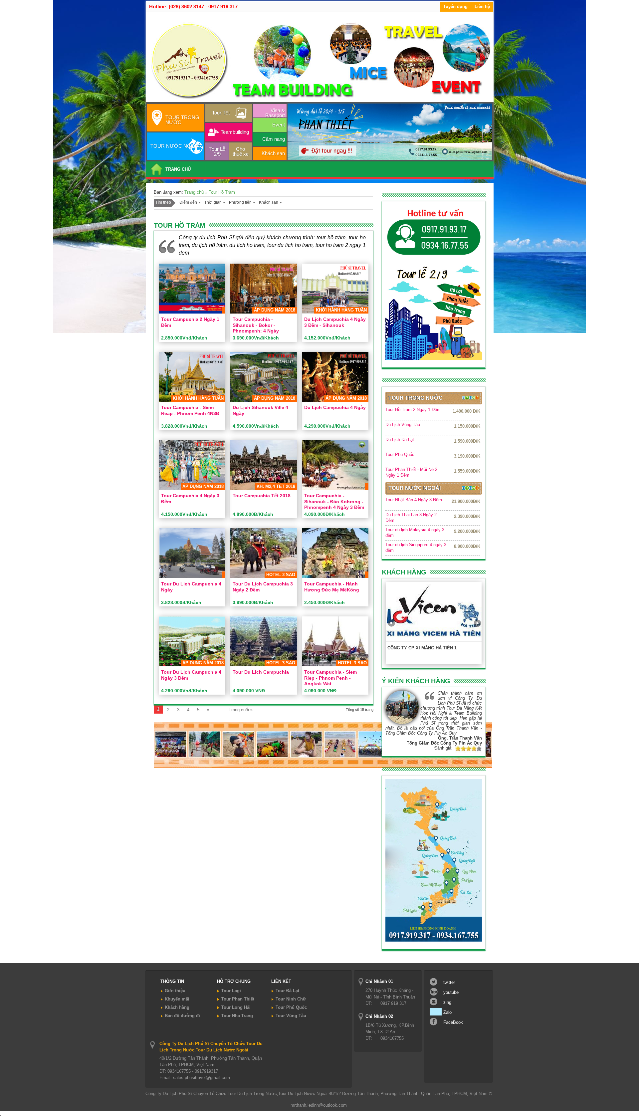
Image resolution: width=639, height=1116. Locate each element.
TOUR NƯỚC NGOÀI (175, 146)
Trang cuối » (241, 709)
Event (278, 124)
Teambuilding (235, 132)
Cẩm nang (273, 139)
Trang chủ (194, 192)
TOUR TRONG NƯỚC (182, 119)
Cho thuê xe (241, 151)
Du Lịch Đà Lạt (399, 439)
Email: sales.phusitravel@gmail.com (194, 1077)
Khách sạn (273, 153)
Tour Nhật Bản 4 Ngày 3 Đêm (413, 499)
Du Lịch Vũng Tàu (402, 424)
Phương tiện (240, 202)
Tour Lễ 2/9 (217, 151)
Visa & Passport (275, 112)
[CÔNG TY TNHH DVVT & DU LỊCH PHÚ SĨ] (321, 99)
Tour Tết (221, 112)
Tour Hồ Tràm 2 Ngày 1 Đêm (413, 409)
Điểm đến (188, 202)
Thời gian (213, 202)
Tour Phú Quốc (399, 454)
